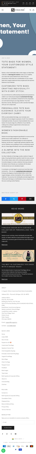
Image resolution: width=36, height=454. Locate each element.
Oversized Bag (5, 381)
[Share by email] (30, 199)
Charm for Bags (6, 362)
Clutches (4, 384)
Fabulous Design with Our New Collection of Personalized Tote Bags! (18, 230)
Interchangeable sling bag (8, 351)
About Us (4, 379)
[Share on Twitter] (14, 199)
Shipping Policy (6, 401)
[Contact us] (3, 451)
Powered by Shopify (26, 442)
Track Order (5, 373)
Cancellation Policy (6, 398)
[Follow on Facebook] (2, 434)
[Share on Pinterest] (22, 199)
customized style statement (24, 171)
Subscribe (8, 427)
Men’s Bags (5, 359)
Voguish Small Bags (7, 356)
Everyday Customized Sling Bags (10, 353)
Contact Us (5, 393)
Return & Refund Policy (8, 404)
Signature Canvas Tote (8, 348)
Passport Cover (6, 365)
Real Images (5, 370)
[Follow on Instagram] (7, 434)
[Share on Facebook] (6, 199)
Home (3, 334)
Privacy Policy (5, 407)
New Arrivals (5, 339)
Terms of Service (6, 409)
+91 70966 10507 (11, 325)
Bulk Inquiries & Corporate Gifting (10, 376)
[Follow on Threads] (11, 434)
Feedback (4, 367)
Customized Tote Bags (8, 345)
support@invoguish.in (11, 322)
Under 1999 (5, 337)
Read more (4, 244)
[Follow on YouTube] (15, 434)
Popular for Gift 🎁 (6, 342)
